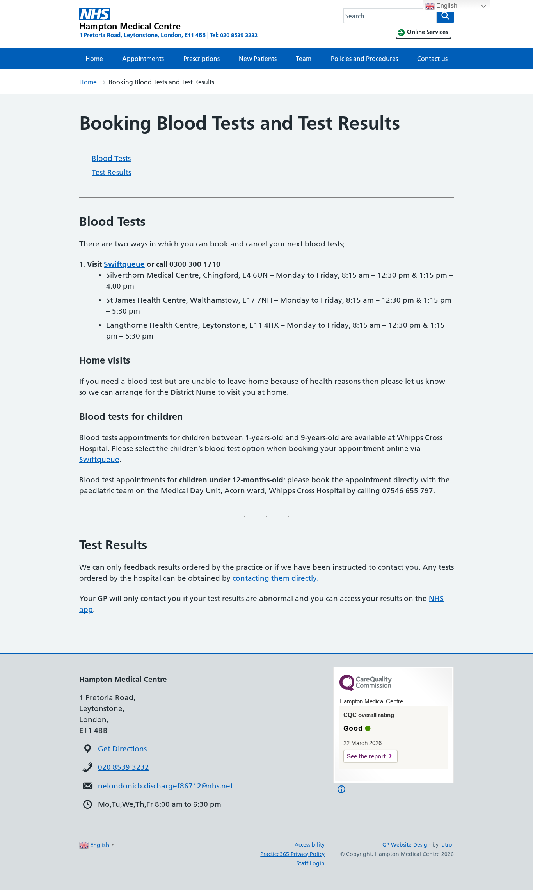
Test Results (111, 172)
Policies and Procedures (364, 58)
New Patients (258, 58)
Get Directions (122, 748)
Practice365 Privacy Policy (292, 854)
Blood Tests (111, 158)
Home (94, 58)
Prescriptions (201, 58)
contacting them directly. (276, 578)
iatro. (447, 844)
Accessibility (310, 844)
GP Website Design (406, 844)
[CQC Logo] (365, 689)
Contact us (432, 58)
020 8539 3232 (123, 767)
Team (303, 58)
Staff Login (311, 863)
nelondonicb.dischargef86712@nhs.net (165, 785)
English (446, 5)
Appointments (143, 58)
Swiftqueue (124, 264)
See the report (366, 756)
